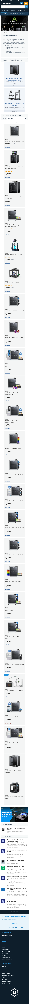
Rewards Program (7, 975)
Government (6, 957)
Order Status (6, 971)
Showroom (5, 949)
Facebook (7, 927)
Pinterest (19, 927)
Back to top (14, 911)
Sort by (4, 118)
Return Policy (6, 979)
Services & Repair (7, 960)
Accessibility (6, 986)
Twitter (10, 927)
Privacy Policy (6, 981)
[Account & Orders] (21, 3)
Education (5, 953)
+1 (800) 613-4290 (7, 935)
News (3, 947)
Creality (5, 32)
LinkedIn (16, 927)
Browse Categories (9, 122)
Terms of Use (6, 984)
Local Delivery (6, 973)
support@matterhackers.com (12, 938)
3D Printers (22, 13)
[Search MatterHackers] (26, 6)
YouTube (22, 927)
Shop (3, 945)
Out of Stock (8, 723)
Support (4, 955)
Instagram (13, 927)
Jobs (3, 977)
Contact (4, 969)
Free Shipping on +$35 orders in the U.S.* (10, 0)
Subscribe (14, 923)
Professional (6, 951)
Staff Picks (15, 13)
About (4, 966)
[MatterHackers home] (6, 4)
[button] (14, 10)
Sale (11, 13)
